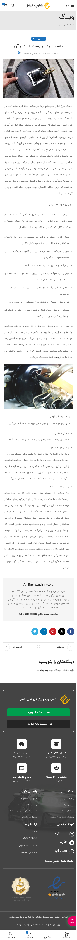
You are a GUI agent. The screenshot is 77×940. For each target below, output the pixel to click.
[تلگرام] (71, 842)
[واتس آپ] (71, 851)
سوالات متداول (29, 817)
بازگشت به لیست (38, 647)
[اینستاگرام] (71, 834)
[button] (38, 712)
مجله (35, 38)
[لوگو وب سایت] (38, 5)
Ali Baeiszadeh (50, 54)
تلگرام (63, 842)
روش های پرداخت (27, 804)
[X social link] (61, 631)
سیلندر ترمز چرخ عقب (62, 817)
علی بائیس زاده (25, 924)
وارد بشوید (43, 670)
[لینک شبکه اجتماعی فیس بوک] (70, 631)
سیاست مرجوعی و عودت (23, 811)
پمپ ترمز (54, 357)
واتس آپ (61, 851)
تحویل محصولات (28, 798)
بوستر (62, 25)
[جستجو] (12, 5)
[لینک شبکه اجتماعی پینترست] (52, 631)
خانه (71, 25)
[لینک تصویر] (56, 887)
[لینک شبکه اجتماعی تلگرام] (34, 631)
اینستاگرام (60, 834)
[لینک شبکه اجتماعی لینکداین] (43, 631)
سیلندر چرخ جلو (65, 811)
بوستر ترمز (67, 423)
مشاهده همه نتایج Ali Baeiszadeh (38, 614)
